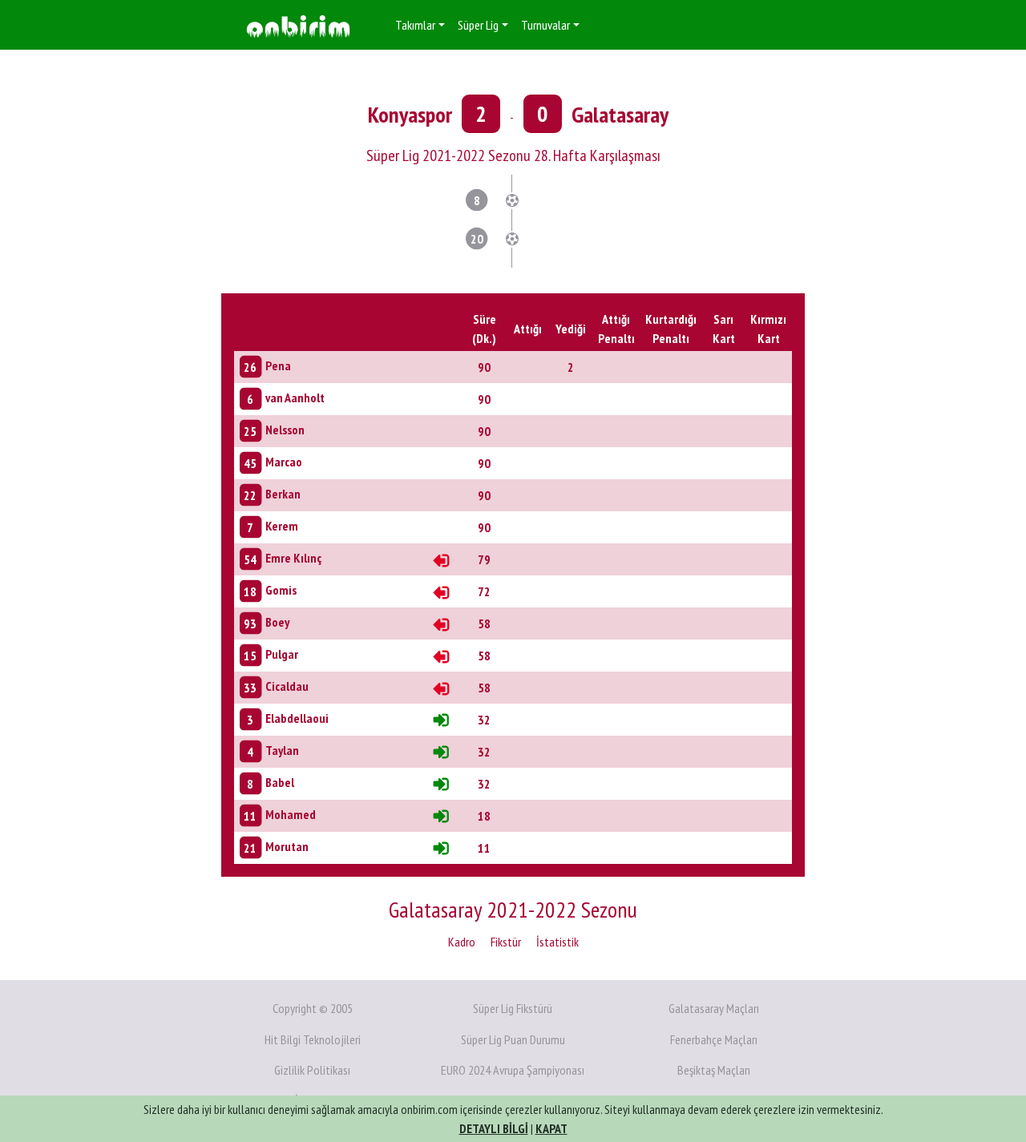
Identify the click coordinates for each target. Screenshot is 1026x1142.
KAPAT (551, 1128)
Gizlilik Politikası (312, 1070)
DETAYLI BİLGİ (493, 1128)
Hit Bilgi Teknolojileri (313, 1039)
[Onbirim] (298, 25)
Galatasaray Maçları (714, 1008)
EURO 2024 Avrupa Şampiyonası (512, 1070)
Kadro (461, 942)
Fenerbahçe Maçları (713, 1039)
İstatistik (557, 942)
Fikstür (506, 942)
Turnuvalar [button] (545, 25)
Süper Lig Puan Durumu (513, 1039)
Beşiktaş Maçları (713, 1070)
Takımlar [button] (415, 25)
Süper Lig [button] (478, 25)
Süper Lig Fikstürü (512, 1008)
